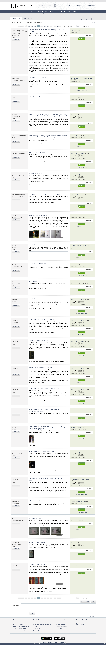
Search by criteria (42, 7)
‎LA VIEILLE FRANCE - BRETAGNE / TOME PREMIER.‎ (44, 389)
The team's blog (59, 622)
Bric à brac (37, 628)
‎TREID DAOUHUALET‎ (35, 97)
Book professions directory (68, 11)
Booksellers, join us (39, 619)
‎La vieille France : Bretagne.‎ (37, 245)
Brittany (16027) (16, 18)
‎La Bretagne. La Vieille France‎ (38, 215)
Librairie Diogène (75, 565)
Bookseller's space (90, 1)
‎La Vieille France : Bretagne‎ (37, 542)
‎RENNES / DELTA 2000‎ (35, 173)
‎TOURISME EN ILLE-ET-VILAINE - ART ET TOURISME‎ (44, 194)
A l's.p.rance (74, 30)
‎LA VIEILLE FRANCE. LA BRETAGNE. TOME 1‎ (42, 451)
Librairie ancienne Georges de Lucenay (80, 245)
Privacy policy (59, 628)
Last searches (15, 602)
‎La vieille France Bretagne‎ (37, 518)
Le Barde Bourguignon (76, 410)
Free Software (38, 631)
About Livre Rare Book (61, 619)
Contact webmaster (60, 624)
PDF (84, 19)
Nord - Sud (73, 97)
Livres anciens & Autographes (78, 215)
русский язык (63, 642)
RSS (89, 19)
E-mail (94, 19)
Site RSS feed (80, 624)
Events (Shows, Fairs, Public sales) (21, 626)
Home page (33, 11)
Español (45, 642)
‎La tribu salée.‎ (33, 281)
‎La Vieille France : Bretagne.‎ (37, 564)
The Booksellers (54, 11)
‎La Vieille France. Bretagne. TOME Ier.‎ (40, 368)
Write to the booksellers (76, 1)
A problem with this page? (62, 626)
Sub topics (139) (28, 18)
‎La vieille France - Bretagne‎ (37, 299)
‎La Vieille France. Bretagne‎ (37, 501)
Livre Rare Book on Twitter (83, 619)
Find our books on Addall (19, 631)
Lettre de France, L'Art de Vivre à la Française (81, 78)
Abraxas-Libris (74, 114)
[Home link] (22, 6)
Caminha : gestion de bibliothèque (43, 624)
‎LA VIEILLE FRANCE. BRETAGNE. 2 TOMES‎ (41, 320)
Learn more (68, 643)
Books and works (43, 11)
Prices (36, 626)
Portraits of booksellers (18, 624)
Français (57, 642)
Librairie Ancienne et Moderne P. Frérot (80, 479)
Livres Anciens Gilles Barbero (78, 501)
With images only (31, 22)
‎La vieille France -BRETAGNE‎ (37, 264)
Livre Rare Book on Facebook (84, 622)
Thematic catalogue (24, 14)
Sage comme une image (76, 519)
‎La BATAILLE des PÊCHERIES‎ (37, 78)
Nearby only (39, 22)
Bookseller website (39, 622)
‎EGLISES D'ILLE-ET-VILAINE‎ (37, 152)
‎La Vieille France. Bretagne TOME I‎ (39, 340)
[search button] (55, 5)
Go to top (92, 616)
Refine (92, 22)
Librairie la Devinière (76, 135)
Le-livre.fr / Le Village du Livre (78, 153)
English (40, 642)
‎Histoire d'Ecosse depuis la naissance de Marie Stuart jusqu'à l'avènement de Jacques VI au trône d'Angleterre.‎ (48, 136)
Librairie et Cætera (75, 282)
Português (50, 642)
